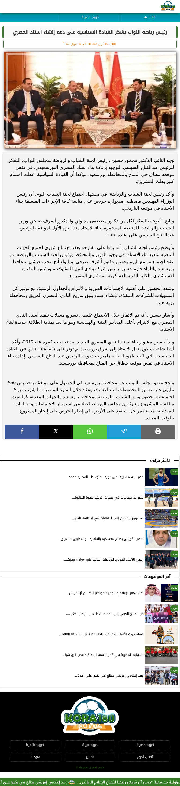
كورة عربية (90, 745)
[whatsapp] (90, 432)
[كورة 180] (168, 6)
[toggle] (30, 14)
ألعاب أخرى (145, 757)
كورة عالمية (35, 745)
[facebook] (22, 432)
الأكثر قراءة (160, 460)
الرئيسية (150, 17)
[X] (56, 432)
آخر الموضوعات (157, 577)
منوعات (35, 757)
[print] (158, 432)
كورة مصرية (90, 17)
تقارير (90, 757)
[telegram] (124, 432)
